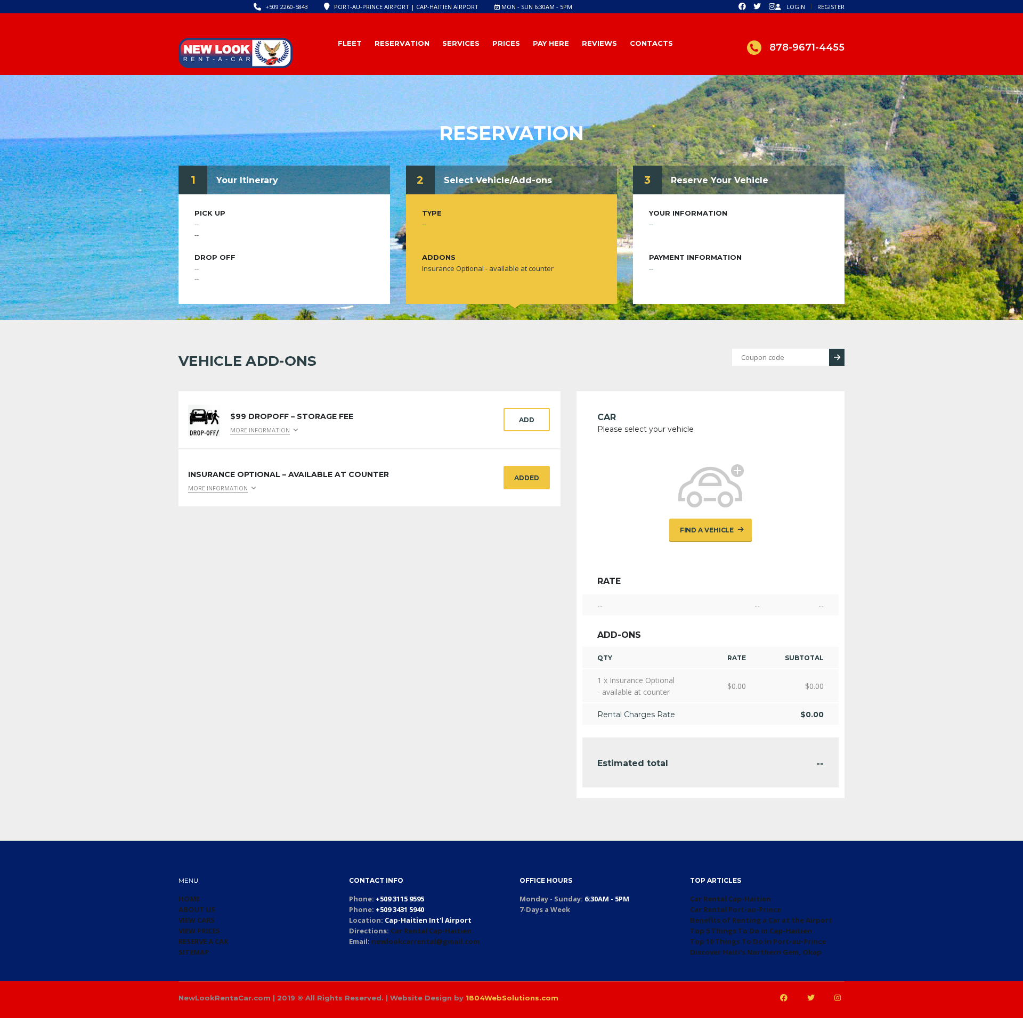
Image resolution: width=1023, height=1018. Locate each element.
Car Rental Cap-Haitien (431, 930)
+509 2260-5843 (286, 7)
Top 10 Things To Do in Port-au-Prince (758, 941)
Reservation (402, 43)
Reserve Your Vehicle (719, 180)
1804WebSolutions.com (512, 998)
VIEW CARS (196, 920)
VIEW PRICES (199, 930)
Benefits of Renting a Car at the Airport (761, 920)
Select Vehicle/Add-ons (498, 180)
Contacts (651, 43)
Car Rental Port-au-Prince (735, 909)
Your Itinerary (247, 180)
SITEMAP (193, 952)
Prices (506, 43)
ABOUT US (196, 909)
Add (526, 420)
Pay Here (551, 43)
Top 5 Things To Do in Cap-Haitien (751, 930)
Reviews (599, 43)
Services (461, 43)
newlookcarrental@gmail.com (425, 941)
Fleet (350, 43)
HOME (189, 899)
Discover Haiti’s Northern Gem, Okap (756, 952)
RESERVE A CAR (203, 941)
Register (831, 7)
